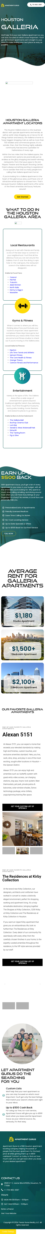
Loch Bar (13, 425)
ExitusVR (13, 430)
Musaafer (14, 292)
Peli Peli (13, 280)
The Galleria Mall (17, 420)
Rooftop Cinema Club (19, 422)
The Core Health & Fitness (21, 357)
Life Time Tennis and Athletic (22, 352)
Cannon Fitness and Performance (24, 363)
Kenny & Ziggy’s (16, 290)
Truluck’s (13, 282)
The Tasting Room (17, 433)
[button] (5, 829)
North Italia (14, 287)
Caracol (13, 277)
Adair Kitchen (15, 285)
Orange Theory (16, 360)
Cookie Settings (8, 1232)
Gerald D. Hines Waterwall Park (22, 428)
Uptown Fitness (16, 355)
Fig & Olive (14, 435)
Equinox (13, 350)
